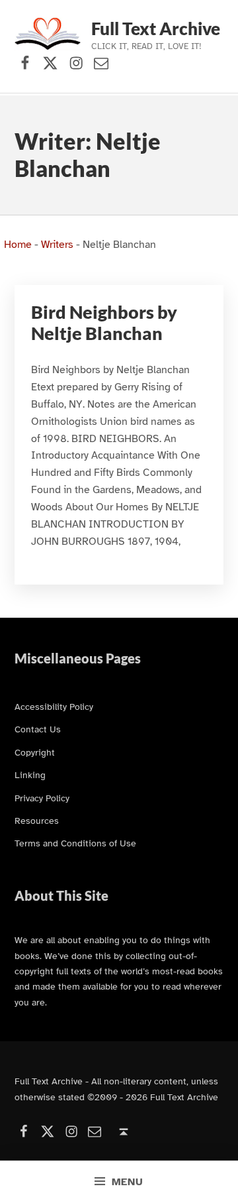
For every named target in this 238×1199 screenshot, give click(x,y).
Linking (30, 775)
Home (18, 244)
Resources (37, 821)
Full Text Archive (155, 28)
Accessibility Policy (54, 707)
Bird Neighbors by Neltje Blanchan (104, 323)
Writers (57, 244)
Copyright (35, 752)
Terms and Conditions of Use (75, 843)
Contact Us (38, 729)
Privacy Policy (42, 798)
